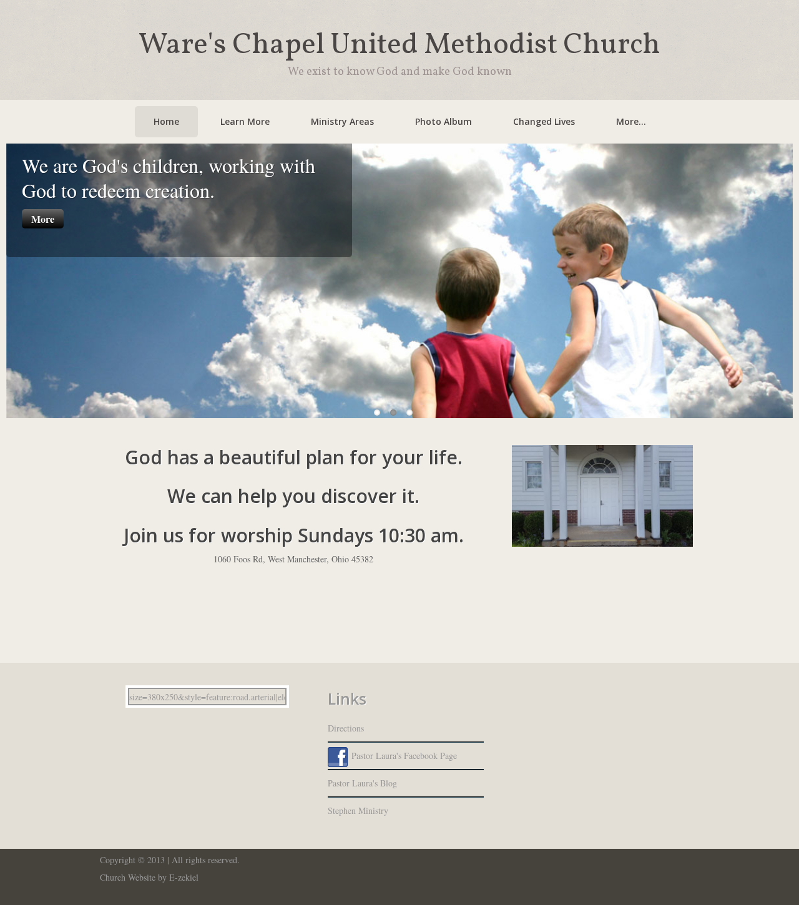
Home (166, 121)
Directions (346, 728)
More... (631, 121)
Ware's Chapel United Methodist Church (399, 45)
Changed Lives (544, 121)
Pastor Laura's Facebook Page (404, 755)
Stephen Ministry (358, 810)
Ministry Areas (342, 121)
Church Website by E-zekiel (149, 877)
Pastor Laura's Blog (362, 783)
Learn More (245, 121)
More (42, 219)
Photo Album (443, 121)
